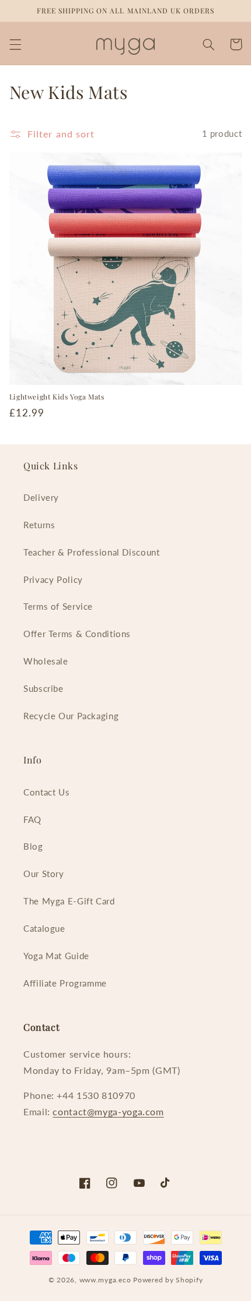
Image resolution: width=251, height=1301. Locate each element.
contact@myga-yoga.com (108, 1111)
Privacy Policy (53, 579)
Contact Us (46, 792)
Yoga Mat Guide (56, 955)
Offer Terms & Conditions (77, 633)
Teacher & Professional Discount (91, 552)
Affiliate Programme (65, 983)
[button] (15, 44)
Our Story (43, 873)
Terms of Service (58, 606)
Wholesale (45, 661)
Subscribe (43, 688)
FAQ (32, 819)
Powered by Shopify (168, 1280)
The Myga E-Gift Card (69, 901)
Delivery (41, 497)
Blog (33, 846)
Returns (39, 524)
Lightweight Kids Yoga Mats (56, 397)
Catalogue (44, 928)
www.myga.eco (105, 1280)
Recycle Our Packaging (70, 715)
